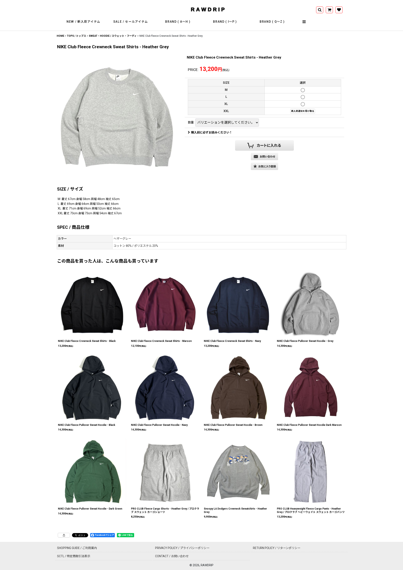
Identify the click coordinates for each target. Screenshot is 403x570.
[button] (304, 21)
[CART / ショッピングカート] (329, 10)
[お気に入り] (339, 10)
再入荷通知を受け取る (302, 111)
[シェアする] (64, 535)
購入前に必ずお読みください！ (211, 132)
